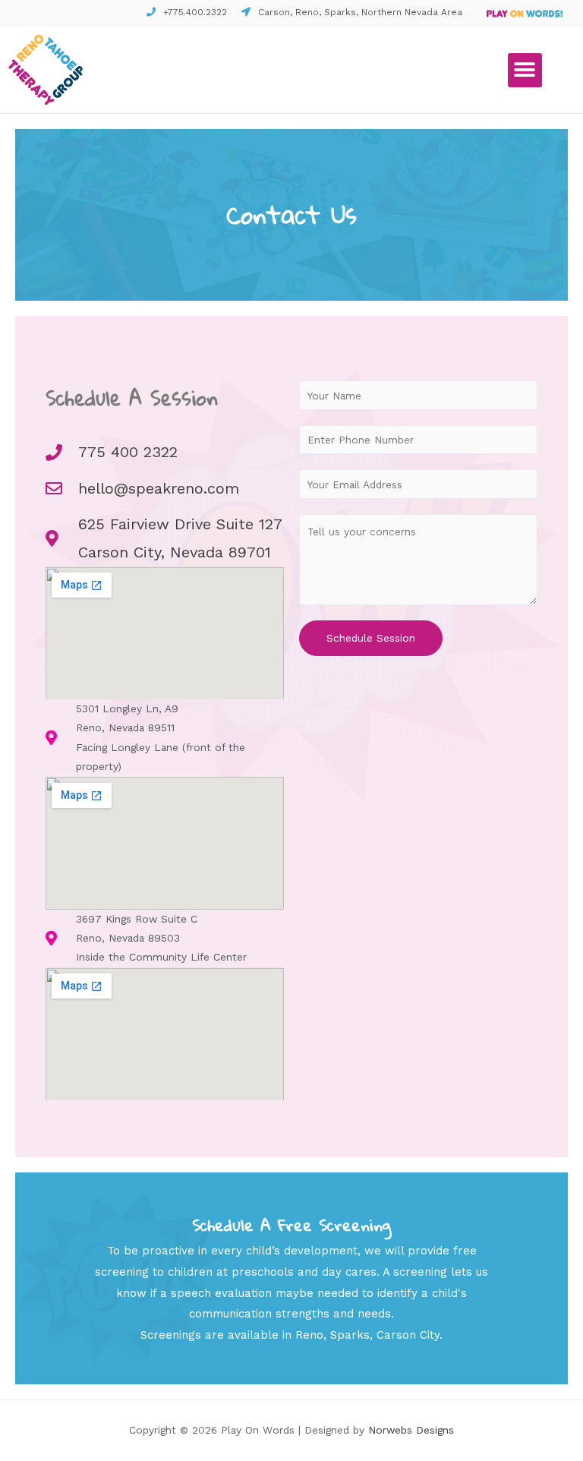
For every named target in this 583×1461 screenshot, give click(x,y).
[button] (525, 70)
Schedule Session (370, 638)
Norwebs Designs (411, 1430)
